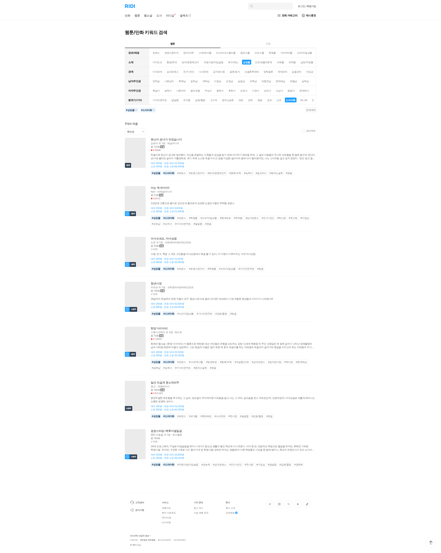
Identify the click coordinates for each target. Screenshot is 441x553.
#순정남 (156, 223)
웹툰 (137, 15)
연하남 (156, 81)
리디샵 (170, 15)
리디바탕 (166, 522)
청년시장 (156, 283)
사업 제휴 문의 (201, 512)
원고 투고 (198, 508)
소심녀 (279, 90)
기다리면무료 (160, 100)
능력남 (305, 81)
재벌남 (293, 81)
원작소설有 (228, 100)
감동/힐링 (200, 100)
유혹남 (253, 81)
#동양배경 (211, 361)
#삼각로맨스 (252, 217)
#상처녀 (167, 223)
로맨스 (156, 52)
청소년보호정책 (164, 540)
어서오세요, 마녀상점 (164, 238)
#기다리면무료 (183, 223)
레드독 (178, 332)
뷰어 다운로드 (169, 512)
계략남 (205, 81)
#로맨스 (181, 173)
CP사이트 (166, 517)
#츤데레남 (301, 361)
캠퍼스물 (245, 52)
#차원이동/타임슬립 (187, 464)
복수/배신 (233, 62)
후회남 (182, 81)
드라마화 (290, 100)
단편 (241, 100)
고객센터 (139, 502)
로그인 (307, 6)
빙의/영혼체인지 (190, 62)
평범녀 (291, 90)
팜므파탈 (195, 90)
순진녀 (267, 90)
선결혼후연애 (252, 71)
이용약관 (134, 540)
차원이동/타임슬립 (213, 62)
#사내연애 (219, 416)
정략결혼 (268, 71)
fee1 (153, 191)
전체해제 (310, 109)
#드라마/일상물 (209, 217)
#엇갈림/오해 (242, 361)
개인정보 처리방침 (147, 540)
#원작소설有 (276, 173)
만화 (127, 15)
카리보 (154, 287)
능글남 (241, 81)
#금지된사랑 (274, 361)
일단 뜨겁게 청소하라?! (165, 382)
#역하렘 (238, 217)
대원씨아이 (164, 386)
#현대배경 (225, 217)
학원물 (272, 52)
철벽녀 (220, 90)
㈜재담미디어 (164, 191)
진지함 (186, 100)
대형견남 (266, 81)
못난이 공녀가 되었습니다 (166, 139)
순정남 (229, 81)
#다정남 (304, 217)
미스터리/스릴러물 (225, 52)
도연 (153, 242)
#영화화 (298, 464)
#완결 (289, 173)
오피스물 (259, 52)
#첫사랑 (293, 217)
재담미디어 (173, 143)
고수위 (213, 100)
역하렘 (292, 62)
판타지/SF (188, 52)
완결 (260, 100)
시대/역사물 (205, 52)
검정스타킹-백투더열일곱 (166, 431)
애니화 (303, 100)
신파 (278, 100)
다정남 (217, 81)
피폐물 (280, 62)
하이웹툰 (177, 434)
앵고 (153, 386)
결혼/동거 (235, 71)
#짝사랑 (281, 217)
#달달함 (198, 223)
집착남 (194, 81)
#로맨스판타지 (196, 173)
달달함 (174, 100)
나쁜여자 (181, 90)
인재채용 (230, 512)
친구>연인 (188, 71)
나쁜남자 (169, 81)
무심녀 (208, 90)
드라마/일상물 (304, 52)
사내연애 (203, 71)
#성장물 (156, 173)
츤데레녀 (304, 90)
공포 (269, 100)
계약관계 (282, 71)
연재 (250, 100)
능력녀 (168, 90)
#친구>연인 (268, 217)
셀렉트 (184, 15)
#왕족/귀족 (235, 173)
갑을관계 (296, 71)
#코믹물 (193, 416)
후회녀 (231, 90)
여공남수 (310, 71)
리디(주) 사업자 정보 (139, 536)
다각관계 (157, 71)
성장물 (246, 62)
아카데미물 (286, 52)
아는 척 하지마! (160, 187)
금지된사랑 (219, 71)
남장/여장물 (307, 62)
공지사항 (139, 510)
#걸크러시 (261, 173)
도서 (159, 15)
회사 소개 (230, 508)
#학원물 (193, 217)
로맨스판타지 (171, 52)
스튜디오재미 (158, 332)
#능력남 (156, 367)
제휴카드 (166, 508)
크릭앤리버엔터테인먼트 (178, 242)
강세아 (154, 143)
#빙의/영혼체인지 (217, 173)
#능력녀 (248, 173)
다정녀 (255, 90)
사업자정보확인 (179, 540)
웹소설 (148, 15)
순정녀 (243, 90)
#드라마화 (168, 173)
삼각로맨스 (172, 71)
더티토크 (157, 62)
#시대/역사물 (196, 361)
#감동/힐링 (221, 313)
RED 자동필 (157, 434)
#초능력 (205, 464)
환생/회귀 (172, 62)
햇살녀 (156, 90)
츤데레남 (280, 81)
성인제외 (310, 130)
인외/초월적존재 (263, 62)
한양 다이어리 (159, 328)
